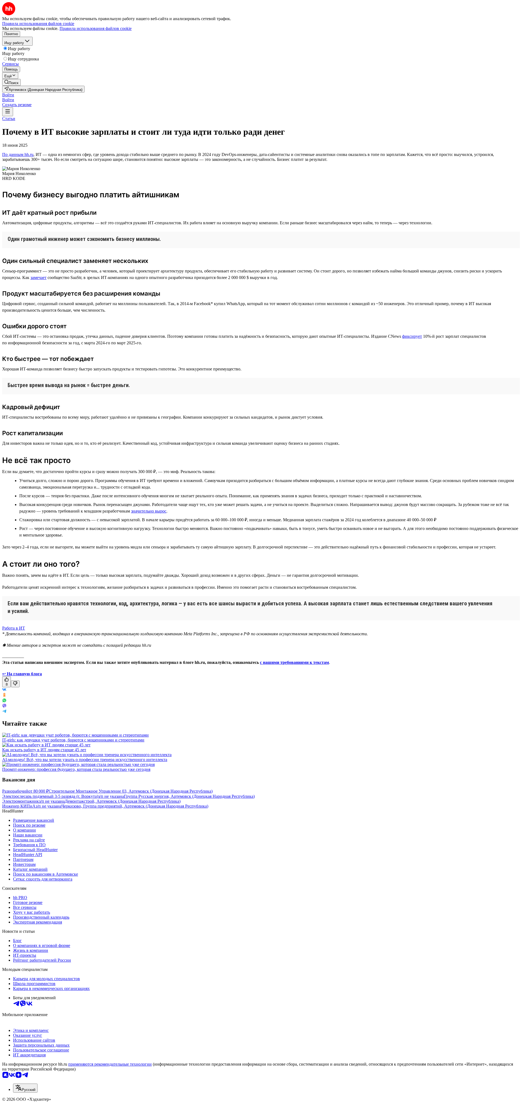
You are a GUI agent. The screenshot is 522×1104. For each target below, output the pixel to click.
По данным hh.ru (17, 154)
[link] (11, 82)
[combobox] (25, 1088)
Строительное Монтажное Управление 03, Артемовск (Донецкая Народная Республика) (131, 791)
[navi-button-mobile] (7, 111)
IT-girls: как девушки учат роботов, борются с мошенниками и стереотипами (73, 740)
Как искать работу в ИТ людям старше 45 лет (44, 749)
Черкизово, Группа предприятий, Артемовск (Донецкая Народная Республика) (134, 806)
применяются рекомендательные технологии (110, 1064)
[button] (8, 95)
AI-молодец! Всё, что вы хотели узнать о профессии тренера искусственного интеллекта (84, 759)
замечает (38, 277)
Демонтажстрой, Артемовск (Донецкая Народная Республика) (123, 801)
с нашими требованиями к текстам (294, 662)
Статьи (8, 118)
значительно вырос (148, 511)
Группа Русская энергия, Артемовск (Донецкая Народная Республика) (189, 796)
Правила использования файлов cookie (96, 28)
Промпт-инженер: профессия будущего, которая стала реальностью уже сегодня (76, 769)
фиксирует (412, 336)
